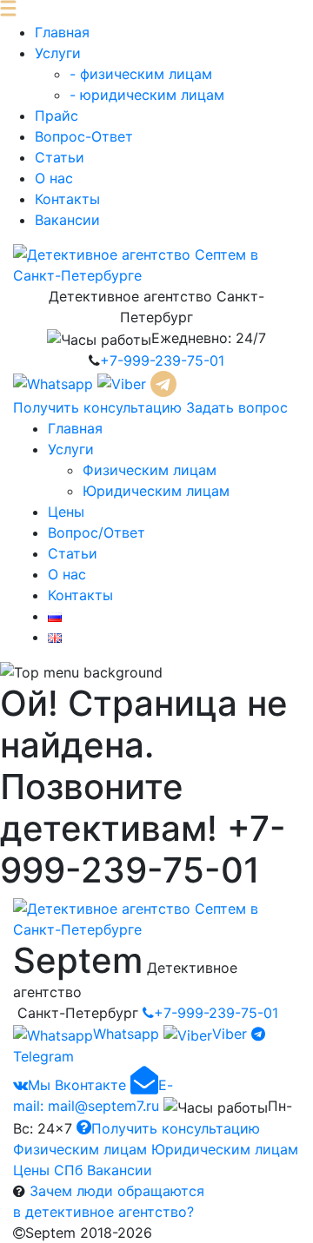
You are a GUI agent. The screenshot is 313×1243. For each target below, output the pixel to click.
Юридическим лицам (156, 490)
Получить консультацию (97, 407)
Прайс (56, 115)
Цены (66, 511)
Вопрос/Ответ (96, 532)
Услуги (58, 53)
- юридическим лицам (147, 94)
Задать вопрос (237, 407)
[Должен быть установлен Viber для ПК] (123, 382)
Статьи (59, 157)
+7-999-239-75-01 (216, 1013)
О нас (54, 178)
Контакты (67, 199)
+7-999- (162, 360)
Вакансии (67, 219)
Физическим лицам (149, 470)
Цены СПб (48, 1170)
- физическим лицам (141, 74)
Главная (62, 32)
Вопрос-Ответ (84, 136)
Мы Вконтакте (77, 1085)
